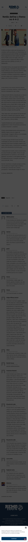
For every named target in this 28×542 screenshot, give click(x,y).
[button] (26, 527)
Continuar (14, 538)
